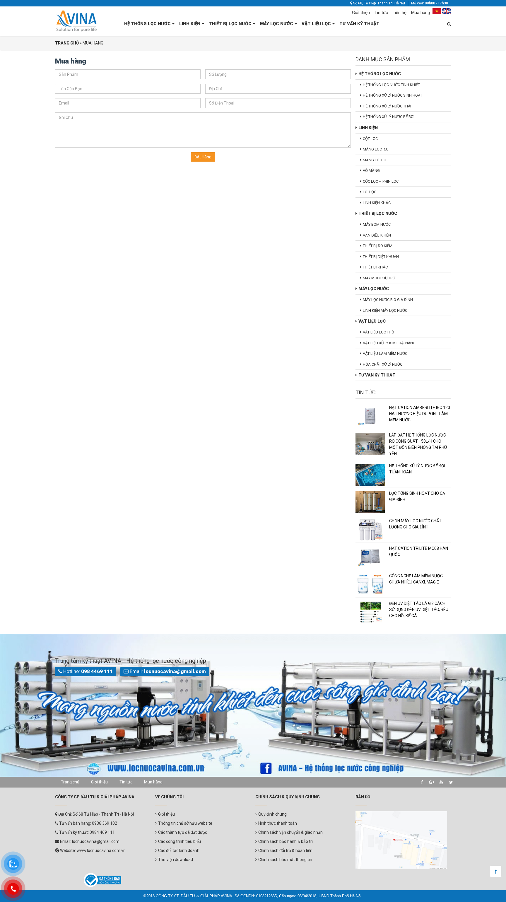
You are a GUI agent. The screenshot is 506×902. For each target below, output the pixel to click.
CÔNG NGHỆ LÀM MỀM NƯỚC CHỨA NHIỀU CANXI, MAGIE (416, 579)
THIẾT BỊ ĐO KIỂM (377, 246)
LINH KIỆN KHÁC (377, 203)
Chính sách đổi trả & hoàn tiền (285, 850)
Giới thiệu (361, 12)
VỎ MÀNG (371, 170)
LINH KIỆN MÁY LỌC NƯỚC (385, 310)
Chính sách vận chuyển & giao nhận (290, 832)
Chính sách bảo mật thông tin (285, 859)
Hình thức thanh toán (277, 823)
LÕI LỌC (369, 192)
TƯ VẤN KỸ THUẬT (359, 23)
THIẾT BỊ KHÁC (375, 267)
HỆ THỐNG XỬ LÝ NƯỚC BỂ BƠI (388, 116)
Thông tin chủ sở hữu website (185, 823)
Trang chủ (70, 782)
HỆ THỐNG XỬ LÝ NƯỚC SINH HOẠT (392, 95)
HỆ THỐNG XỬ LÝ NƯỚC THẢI (387, 106)
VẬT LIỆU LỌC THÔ (378, 332)
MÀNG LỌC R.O (376, 149)
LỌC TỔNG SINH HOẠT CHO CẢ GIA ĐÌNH (417, 496)
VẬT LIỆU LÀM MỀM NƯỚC (385, 353)
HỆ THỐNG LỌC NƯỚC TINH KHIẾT (391, 85)
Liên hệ (399, 12)
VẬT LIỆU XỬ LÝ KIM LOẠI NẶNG (389, 343)
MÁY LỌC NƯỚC (276, 23)
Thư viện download (175, 859)
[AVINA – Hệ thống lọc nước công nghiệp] (76, 20)
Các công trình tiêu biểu (179, 841)
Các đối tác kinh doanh (178, 850)
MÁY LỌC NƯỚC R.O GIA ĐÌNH (388, 299)
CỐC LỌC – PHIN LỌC (381, 181)
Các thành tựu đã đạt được (182, 832)
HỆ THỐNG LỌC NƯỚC (147, 23)
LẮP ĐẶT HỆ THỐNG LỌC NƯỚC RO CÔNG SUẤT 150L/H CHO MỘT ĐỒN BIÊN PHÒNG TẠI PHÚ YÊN (418, 444)
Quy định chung (272, 814)
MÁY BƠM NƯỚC (377, 224)
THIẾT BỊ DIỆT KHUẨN (381, 256)
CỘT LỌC (370, 138)
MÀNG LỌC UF (375, 160)
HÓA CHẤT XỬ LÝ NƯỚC (382, 364)
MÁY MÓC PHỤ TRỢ (379, 278)
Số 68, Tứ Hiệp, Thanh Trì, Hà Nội (378, 3)
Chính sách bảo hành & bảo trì (285, 841)
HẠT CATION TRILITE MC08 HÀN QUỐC (418, 551)
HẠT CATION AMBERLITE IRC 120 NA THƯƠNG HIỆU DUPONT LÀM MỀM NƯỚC (419, 413)
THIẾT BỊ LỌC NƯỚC (230, 23)
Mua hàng (420, 12)
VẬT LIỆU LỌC (316, 23)
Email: (167, 671)
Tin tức (381, 12)
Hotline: (87, 671)
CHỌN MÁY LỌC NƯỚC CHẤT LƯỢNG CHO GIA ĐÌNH (415, 523)
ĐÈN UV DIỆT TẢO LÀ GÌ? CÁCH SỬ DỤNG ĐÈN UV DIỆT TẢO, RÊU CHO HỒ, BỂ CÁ (418, 609)
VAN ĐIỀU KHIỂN (377, 235)
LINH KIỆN (189, 23)
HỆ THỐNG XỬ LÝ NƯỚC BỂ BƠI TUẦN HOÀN (417, 468)
